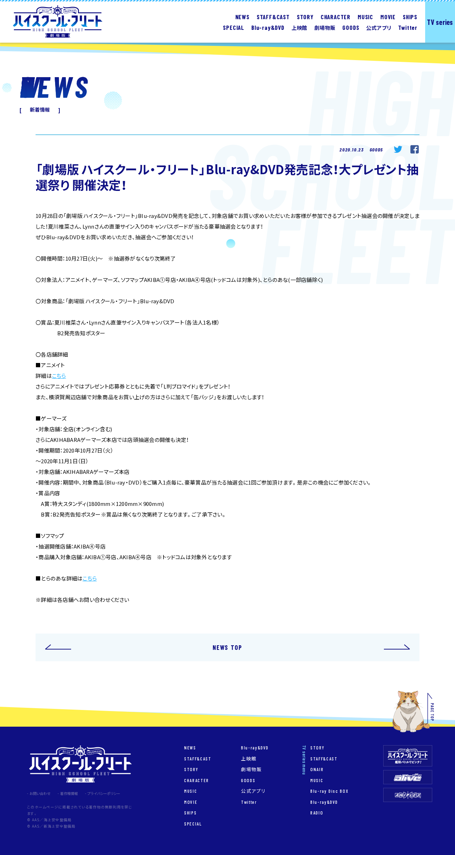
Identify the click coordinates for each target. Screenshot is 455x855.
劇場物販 (251, 769)
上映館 (249, 758)
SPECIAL (233, 27)
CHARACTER (335, 16)
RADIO (316, 812)
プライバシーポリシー (103, 793)
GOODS (350, 27)
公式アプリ (253, 791)
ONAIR (316, 769)
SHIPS (410, 16)
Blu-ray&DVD (255, 747)
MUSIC (365, 16)
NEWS (242, 16)
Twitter (407, 27)
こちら (59, 376)
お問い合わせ (40, 793)
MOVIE (388, 16)
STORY (305, 16)
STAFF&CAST (273, 16)
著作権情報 (69, 793)
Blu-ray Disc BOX (329, 791)
